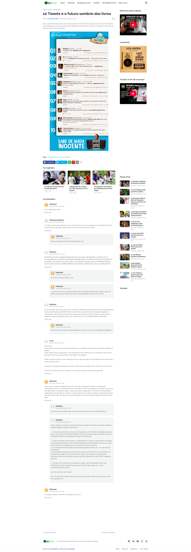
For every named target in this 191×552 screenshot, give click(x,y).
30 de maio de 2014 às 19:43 (63, 288)
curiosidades (57, 9)
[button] (146, 3)
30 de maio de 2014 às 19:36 (56, 491)
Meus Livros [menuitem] (123, 3)
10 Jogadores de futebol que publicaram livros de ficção (103, 188)
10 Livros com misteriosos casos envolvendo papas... (137, 223)
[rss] (146, 541)
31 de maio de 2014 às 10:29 (63, 422)
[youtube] (137, 541)
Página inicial (47, 9)
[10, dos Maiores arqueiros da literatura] (125, 257)
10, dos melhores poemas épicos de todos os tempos (137, 274)
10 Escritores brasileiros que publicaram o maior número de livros (139, 213)
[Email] (77, 162)
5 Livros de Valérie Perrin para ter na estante (137, 246)
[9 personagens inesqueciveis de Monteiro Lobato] (125, 265)
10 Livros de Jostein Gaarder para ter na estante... (137, 235)
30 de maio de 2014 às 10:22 (56, 343)
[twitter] (133, 541)
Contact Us (134, 549)
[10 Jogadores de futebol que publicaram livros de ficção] (104, 177)
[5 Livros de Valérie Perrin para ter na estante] (125, 247)
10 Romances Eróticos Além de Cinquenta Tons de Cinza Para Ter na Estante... (138, 201)
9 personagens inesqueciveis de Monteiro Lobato (136, 265)
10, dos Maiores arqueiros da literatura (138, 255)
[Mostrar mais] (81, 162)
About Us (125, 549)
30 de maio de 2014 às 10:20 (56, 306)
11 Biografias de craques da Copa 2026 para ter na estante (78, 188)
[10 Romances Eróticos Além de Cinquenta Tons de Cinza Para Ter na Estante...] (125, 200)
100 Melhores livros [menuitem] (109, 3)
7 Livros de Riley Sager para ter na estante (138, 190)
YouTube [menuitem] (96, 3)
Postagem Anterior (50, 532)
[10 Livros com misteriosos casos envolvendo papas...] (125, 224)
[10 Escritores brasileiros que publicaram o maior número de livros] (125, 214)
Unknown (53, 204)
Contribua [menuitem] (71, 3)
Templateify (54, 549)
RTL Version (144, 549)
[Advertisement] (133, 140)
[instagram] (142, 541)
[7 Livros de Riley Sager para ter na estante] (125, 192)
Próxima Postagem (108, 532)
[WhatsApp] (69, 162)
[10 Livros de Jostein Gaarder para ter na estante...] (125, 235)
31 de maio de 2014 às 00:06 (63, 408)
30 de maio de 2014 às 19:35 (56, 383)
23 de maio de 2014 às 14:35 (56, 206)
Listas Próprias (66, 157)
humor (58, 157)
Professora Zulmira (56, 220)
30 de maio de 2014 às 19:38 (63, 327)
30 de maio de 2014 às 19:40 (63, 238)
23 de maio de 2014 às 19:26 (56, 222)
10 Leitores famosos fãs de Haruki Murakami (54, 188)
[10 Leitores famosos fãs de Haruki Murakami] (54, 177)
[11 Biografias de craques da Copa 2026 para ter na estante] (79, 177)
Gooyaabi (72, 549)
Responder (48, 212)
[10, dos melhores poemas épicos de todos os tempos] (125, 275)
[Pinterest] (73, 162)
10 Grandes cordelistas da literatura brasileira (138, 182)
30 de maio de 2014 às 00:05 (57, 254)
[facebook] (129, 541)
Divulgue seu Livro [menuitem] (84, 3)
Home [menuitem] (62, 3)
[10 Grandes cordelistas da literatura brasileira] (125, 183)
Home (117, 549)
